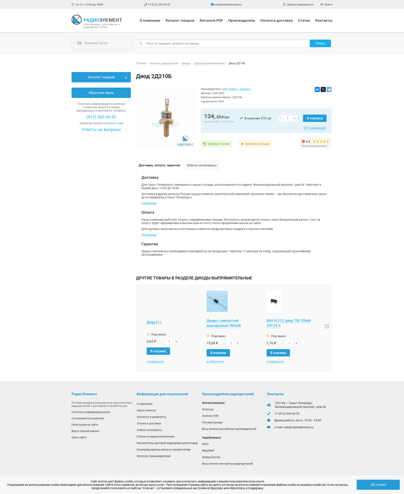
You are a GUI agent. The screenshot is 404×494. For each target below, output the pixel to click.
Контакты (323, 20)
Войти (328, 4)
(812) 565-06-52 (101, 116)
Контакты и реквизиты (151, 416)
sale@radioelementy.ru (228, 4)
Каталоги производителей (154, 456)
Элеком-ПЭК (210, 415)
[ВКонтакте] (317, 89)
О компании (150, 20)
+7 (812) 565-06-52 (159, 4)
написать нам (113, 123)
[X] (323, 89)
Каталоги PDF (211, 20)
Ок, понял (378, 484)
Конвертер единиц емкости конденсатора (164, 449)
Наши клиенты (146, 410)
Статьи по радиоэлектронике (155, 436)
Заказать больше (257, 144)
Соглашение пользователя (88, 418)
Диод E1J (154, 322)
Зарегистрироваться (299, 4)
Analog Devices (211, 457)
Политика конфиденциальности (91, 412)
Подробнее (149, 203)
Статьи (304, 20)
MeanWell (208, 450)
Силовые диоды (212, 422)
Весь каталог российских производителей (229, 428)
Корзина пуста (95, 43)
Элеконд (207, 409)
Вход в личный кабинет (86, 431)
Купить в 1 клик (219, 144)
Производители (241, 20)
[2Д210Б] (166, 118)
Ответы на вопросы (101, 129)
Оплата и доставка (276, 20)
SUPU (205, 444)
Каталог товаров (180, 20)
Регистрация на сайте (85, 424)
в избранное (317, 128)
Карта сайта (79, 437)
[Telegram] (329, 89)
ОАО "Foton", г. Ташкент (236, 89)
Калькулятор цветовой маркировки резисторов (167, 443)
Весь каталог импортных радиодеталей (227, 463)
